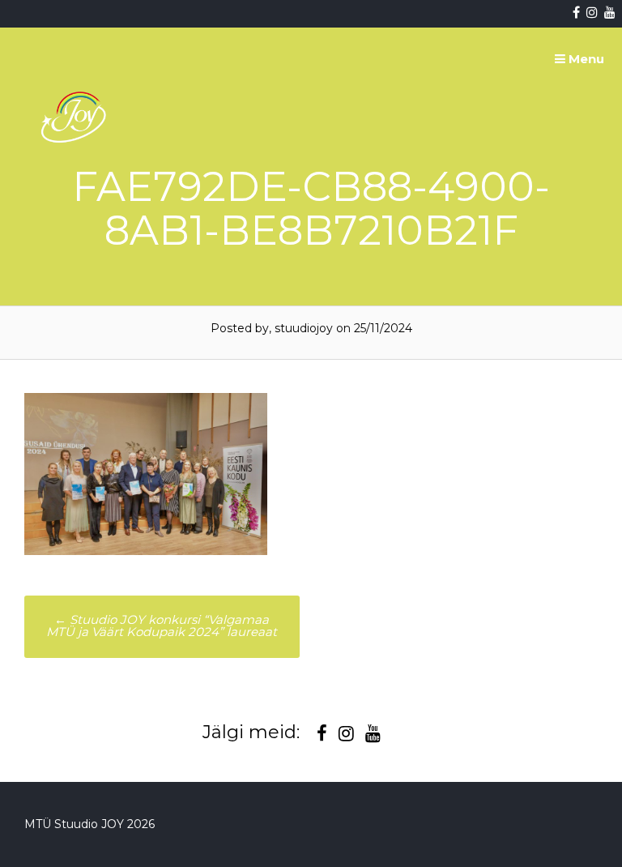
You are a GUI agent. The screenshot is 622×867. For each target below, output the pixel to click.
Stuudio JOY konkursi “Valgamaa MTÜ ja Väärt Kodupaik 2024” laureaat (161, 625)
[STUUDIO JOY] (75, 180)
